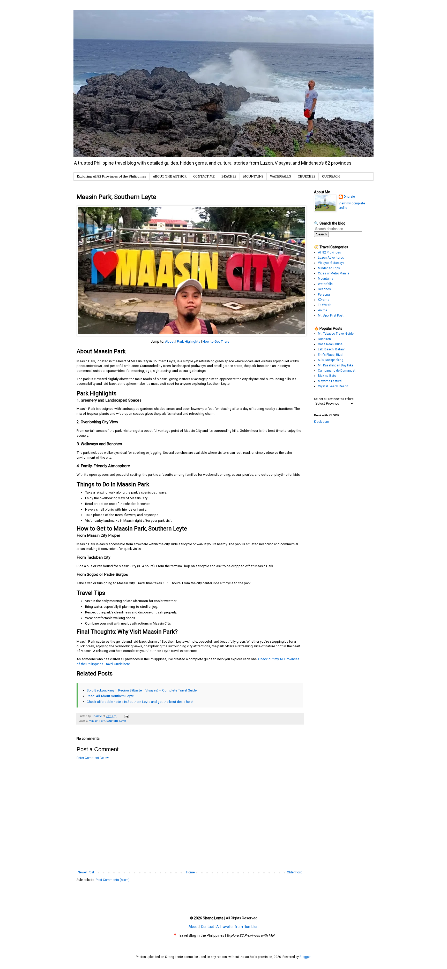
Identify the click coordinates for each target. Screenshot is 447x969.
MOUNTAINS (253, 176)
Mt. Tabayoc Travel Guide (336, 333)
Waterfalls (325, 284)
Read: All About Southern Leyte (110, 696)
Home (190, 872)
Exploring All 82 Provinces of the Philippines (111, 176)
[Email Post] (126, 716)
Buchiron (324, 339)
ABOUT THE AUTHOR (170, 176)
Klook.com (321, 422)
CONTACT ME (204, 176)
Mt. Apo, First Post (331, 315)
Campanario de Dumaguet (336, 370)
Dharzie (349, 196)
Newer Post (86, 872)
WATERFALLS (280, 176)
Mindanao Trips (329, 268)
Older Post (294, 872)
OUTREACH (331, 176)
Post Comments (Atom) (113, 880)
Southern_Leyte (116, 720)
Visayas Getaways (331, 263)
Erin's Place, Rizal (330, 355)
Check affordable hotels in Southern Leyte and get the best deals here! (140, 702)
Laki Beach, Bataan (332, 349)
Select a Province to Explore (334, 399)
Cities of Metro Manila (333, 273)
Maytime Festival (330, 381)
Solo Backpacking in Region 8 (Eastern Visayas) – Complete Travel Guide (142, 690)
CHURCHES (306, 176)
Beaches (324, 289)
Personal (324, 294)
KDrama (323, 300)
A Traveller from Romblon (237, 927)
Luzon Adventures (331, 257)
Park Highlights (188, 341)
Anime (322, 310)
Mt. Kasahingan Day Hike (335, 365)
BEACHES (228, 176)
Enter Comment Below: (93, 758)
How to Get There (216, 341)
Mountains (325, 278)
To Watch (324, 305)
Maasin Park (97, 720)
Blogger (305, 957)
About (170, 341)
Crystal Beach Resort (333, 386)
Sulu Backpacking (330, 360)
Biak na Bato (327, 376)
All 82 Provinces (329, 252)
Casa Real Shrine (330, 344)
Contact (207, 927)
